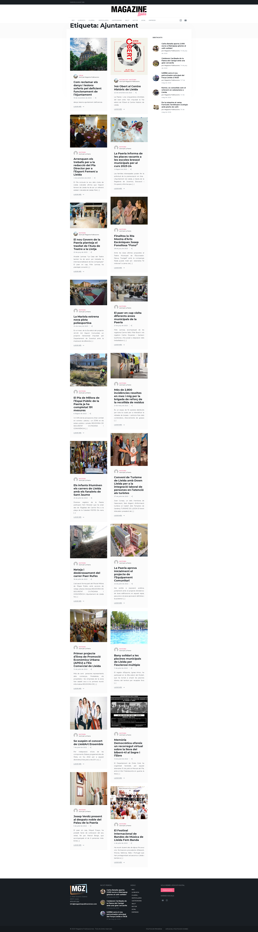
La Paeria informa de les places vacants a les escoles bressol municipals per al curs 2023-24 (128, 160)
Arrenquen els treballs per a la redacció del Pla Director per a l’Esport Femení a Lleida (86, 166)
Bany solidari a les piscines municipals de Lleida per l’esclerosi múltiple (127, 660)
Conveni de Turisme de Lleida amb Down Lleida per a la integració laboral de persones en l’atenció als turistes (129, 485)
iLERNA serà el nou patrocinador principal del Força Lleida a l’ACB (173, 75)
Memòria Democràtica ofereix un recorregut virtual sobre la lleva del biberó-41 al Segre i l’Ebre (128, 747)
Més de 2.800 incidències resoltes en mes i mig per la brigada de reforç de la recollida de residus (129, 396)
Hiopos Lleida (103, 20)
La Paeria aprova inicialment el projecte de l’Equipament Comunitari (125, 574)
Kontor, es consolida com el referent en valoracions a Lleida (174, 90)
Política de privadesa (154, 929)
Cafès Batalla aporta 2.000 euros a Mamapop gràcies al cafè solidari (174, 46)
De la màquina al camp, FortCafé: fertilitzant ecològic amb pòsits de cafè (175, 105)
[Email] (185, 20)
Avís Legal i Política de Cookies (177, 929)
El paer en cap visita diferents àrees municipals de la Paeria (127, 317)
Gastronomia (117, 20)
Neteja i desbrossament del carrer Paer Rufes (87, 573)
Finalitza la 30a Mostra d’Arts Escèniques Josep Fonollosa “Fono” (126, 240)
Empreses (152, 20)
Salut (127, 20)
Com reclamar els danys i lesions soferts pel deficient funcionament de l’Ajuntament (87, 88)
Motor (135, 20)
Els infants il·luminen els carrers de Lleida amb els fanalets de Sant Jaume (88, 490)
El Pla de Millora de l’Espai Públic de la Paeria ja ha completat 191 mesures (86, 404)
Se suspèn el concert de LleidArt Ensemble (88, 742)
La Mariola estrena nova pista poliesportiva (86, 319)
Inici (73, 20)
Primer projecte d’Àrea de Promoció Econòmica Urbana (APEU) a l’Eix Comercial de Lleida (87, 660)
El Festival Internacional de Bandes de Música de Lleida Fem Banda (128, 835)
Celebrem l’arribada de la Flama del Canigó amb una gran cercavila (173, 60)
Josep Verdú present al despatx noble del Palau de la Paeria (88, 819)
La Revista (81, 20)
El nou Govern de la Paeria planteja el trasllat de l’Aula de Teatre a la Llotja (87, 244)
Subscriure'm (167, 890)
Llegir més (77, 106)
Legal (143, 20)
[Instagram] (180, 20)
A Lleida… (92, 20)
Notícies (132, 79)
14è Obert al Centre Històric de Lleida (127, 88)
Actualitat (123, 79)
